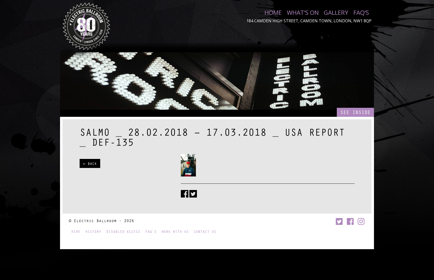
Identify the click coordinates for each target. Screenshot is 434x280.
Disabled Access (123, 231)
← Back (90, 163)
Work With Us (175, 231)
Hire (75, 231)
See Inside (355, 112)
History (93, 231)
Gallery (336, 12)
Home (273, 12)
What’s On (303, 12)
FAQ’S (361, 12)
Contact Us (205, 231)
